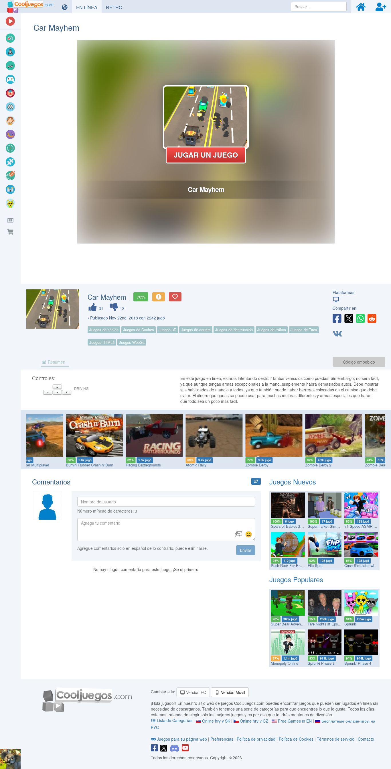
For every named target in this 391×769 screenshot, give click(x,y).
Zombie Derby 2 (280, 465)
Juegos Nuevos (292, 481)
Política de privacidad (256, 739)
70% (141, 297)
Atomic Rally (157, 465)
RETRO (116, 7)
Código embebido (359, 362)
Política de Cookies (296, 739)
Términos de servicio (335, 739)
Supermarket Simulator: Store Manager (340, 526)
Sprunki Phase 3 (321, 663)
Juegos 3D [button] (167, 329)
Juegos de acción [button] (104, 329)
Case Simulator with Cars (365, 565)
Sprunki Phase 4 (357, 663)
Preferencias (222, 739)
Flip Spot (315, 565)
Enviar (245, 550)
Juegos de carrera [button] (196, 329)
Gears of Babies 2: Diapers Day (296, 526)
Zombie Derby (218, 465)
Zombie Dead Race (342, 465)
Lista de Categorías (174, 720)
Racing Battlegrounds (105, 465)
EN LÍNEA (89, 7)
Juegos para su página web (182, 739)
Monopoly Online (284, 663)
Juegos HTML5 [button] (101, 342)
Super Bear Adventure (289, 624)
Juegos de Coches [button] (138, 329)
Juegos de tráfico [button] (271, 329)
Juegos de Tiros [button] (304, 329)
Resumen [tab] (56, 362)
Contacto (366, 739)
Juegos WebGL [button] (132, 342)
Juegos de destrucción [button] (234, 329)
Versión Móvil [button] (232, 692)
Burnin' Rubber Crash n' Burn (51, 465)
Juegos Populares (296, 579)
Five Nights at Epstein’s (327, 624)
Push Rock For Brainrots (291, 565)
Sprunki (350, 624)
